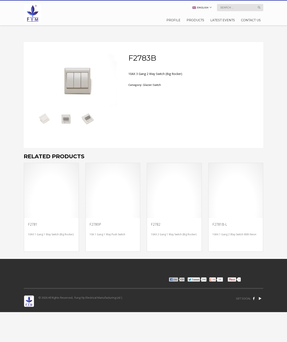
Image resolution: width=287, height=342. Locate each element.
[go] (259, 7)
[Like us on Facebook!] (254, 298)
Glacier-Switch (152, 85)
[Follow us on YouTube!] (260, 298)
